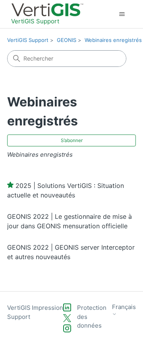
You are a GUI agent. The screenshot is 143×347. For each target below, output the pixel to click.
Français (124, 307)
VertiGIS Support (27, 40)
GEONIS (66, 40)
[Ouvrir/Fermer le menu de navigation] (122, 14)
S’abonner (72, 140)
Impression (47, 307)
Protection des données (91, 316)
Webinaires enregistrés (113, 40)
